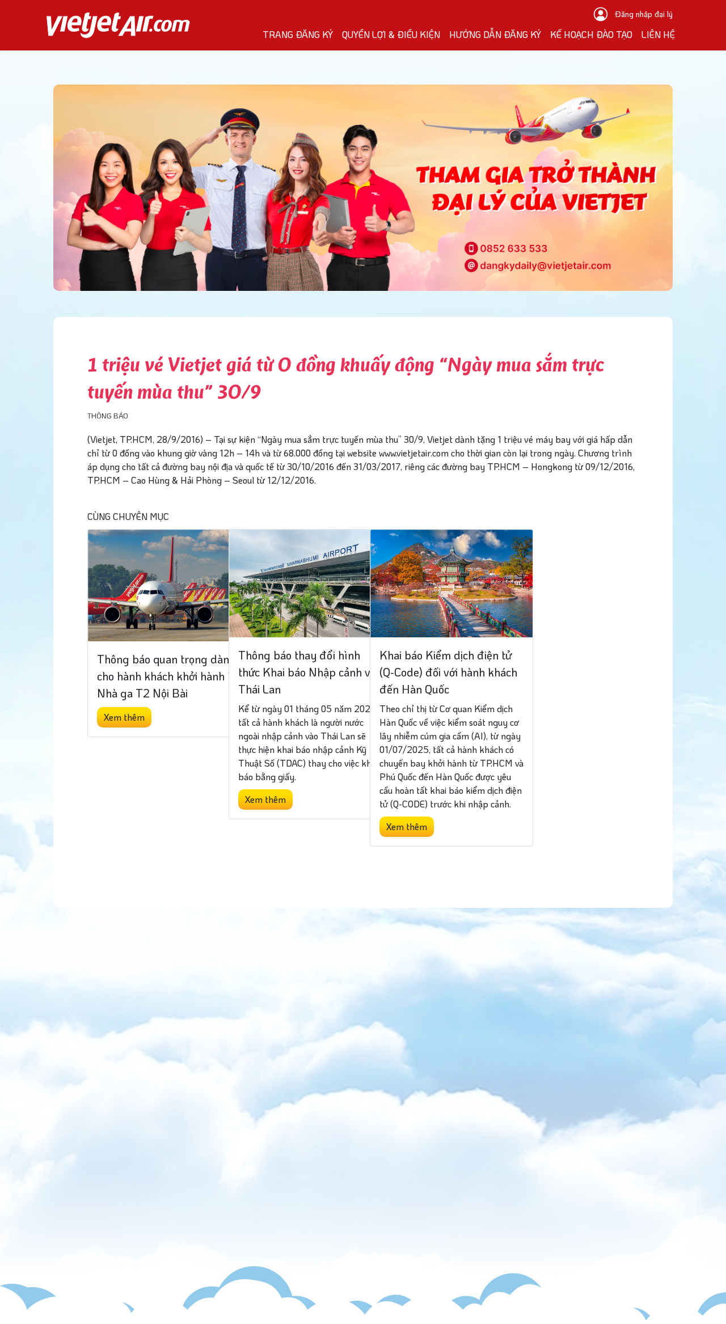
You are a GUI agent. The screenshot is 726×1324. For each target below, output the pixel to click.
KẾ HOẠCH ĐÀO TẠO (591, 34)
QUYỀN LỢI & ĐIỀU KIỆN (391, 34)
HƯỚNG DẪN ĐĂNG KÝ (495, 34)
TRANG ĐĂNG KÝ (298, 34)
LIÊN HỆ (658, 34)
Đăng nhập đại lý (644, 14)
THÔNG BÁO (107, 415)
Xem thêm (124, 717)
